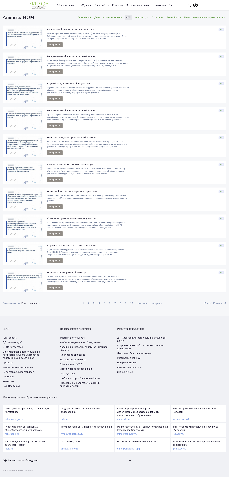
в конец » (143, 303)
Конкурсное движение (72, 354)
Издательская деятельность (19, 372)
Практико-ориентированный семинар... (67, 272)
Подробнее (54, 44)
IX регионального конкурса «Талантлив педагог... (72, 245)
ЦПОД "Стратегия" (13, 347)
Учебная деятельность (73, 337)
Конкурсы (117, 5)
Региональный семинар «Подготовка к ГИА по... (72, 29)
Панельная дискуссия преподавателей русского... (72, 137)
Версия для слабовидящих (23, 460)
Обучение (86, 5)
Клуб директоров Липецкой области (80, 378)
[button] (30, 303)
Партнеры (8, 376)
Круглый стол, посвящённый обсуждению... (69, 83)
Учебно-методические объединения (80, 342)
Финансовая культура (129, 367)
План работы (102, 5)
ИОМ (128, 17)
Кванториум (141, 17)
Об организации (65, 5)
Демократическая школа (108, 17)
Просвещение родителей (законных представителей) (80, 384)
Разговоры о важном (128, 358)
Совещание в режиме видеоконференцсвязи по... (72, 218)
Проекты (8, 362)
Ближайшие (84, 17)
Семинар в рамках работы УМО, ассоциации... (71, 164)
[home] (39, 5)
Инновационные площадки (18, 367)
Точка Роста (174, 17)
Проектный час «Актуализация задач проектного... (73, 191)
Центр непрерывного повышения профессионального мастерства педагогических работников (21, 354)
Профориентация (126, 362)
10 (131, 303)
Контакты (160, 5)
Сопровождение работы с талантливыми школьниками (140, 347)
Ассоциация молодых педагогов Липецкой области (83, 348)
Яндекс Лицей (125, 372)
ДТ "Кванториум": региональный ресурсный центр (141, 339)
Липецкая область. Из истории (134, 353)
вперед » (157, 303)
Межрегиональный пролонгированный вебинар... (72, 56)
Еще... (172, 5)
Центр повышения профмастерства (204, 17)
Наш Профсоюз (11, 386)
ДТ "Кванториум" (12, 342)
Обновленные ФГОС (71, 364)
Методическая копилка (139, 5)
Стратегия (157, 17)
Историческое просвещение (76, 368)
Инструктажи (67, 373)
